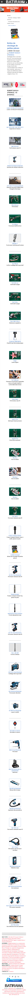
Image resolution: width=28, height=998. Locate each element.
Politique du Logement (10, 948)
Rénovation (5, 957)
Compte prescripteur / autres (14, 966)
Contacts (11, 971)
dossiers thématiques (15, 962)
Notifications (20, 991)
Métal (15, 952)
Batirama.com (12, 988)
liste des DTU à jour (13, 937)
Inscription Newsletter (18, 968)
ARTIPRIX (13, 991)
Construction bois (6, 959)
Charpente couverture (7, 960)
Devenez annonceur (7, 968)
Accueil (8, 15)
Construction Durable (17, 959)
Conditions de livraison (8, 993)
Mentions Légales (21, 990)
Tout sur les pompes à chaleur (16, 957)
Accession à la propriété (8, 956)
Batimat (9, 954)
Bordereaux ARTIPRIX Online (13, 938)
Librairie (10, 963)
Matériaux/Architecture (14, 945)
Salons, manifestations (13, 949)
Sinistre (20, 946)
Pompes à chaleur (18, 960)
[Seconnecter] (26, 2)
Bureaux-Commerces (20, 956)
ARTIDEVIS (7, 991)
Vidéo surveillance (12, 25)
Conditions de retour (20, 993)
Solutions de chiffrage (18, 963)
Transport (10, 952)
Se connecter (5, 970)
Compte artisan (14, 965)
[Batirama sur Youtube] (15, 976)
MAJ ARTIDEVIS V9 (14, 994)
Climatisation (15, 954)
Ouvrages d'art (5, 962)
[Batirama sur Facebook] (9, 976)
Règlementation (12, 943)
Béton (18, 952)
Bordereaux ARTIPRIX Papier (9, 940)
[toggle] (1, 1)
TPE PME (21, 954)
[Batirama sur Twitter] (12, 976)
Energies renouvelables (11, 946)
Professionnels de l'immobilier (9, 951)
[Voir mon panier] (23, 2)
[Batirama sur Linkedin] (18, 976)
